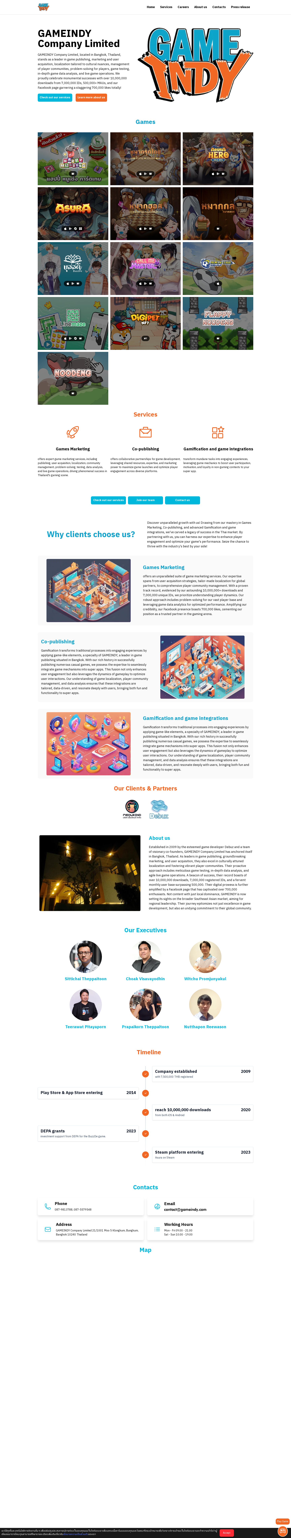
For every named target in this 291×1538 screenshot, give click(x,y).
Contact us (182, 500)
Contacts (219, 7)
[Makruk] (145, 158)
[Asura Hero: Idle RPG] (218, 158)
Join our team (145, 500)
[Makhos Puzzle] (218, 213)
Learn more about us (91, 97)
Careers (183, 7)
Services (166, 7)
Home (151, 7)
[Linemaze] (73, 323)
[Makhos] (145, 213)
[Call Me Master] (145, 268)
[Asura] (73, 213)
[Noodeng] (73, 378)
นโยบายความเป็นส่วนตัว (75, 1534)
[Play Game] (283, 1531)
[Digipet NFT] (145, 323)
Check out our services (55, 97)
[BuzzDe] (73, 268)
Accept (227, 1533)
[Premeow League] (218, 268)
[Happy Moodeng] (73, 158)
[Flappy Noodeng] (218, 323)
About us (200, 7)
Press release (240, 7)
